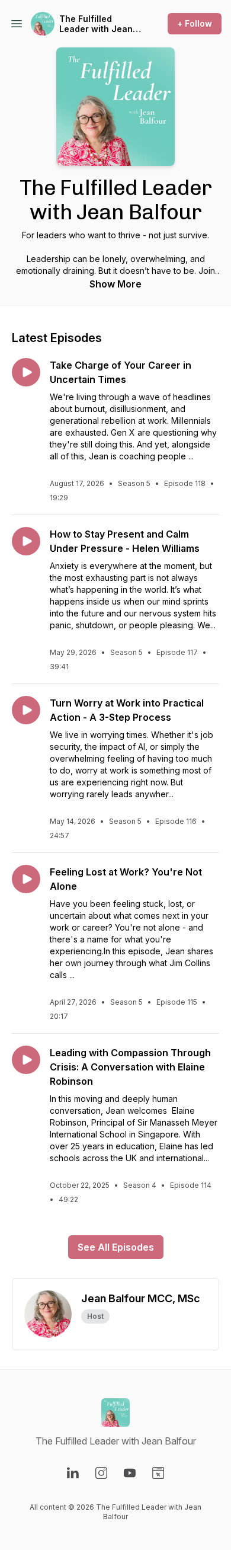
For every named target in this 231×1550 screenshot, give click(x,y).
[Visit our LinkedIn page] (73, 1473)
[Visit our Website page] (158, 1473)
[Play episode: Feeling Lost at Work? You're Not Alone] (26, 879)
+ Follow (194, 23)
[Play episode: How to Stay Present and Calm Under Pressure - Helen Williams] (26, 541)
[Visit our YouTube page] (130, 1473)
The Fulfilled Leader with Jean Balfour (96, 24)
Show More (115, 284)
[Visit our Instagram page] (101, 1473)
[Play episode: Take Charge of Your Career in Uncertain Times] (26, 372)
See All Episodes (116, 1247)
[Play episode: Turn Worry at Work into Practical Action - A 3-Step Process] (26, 710)
